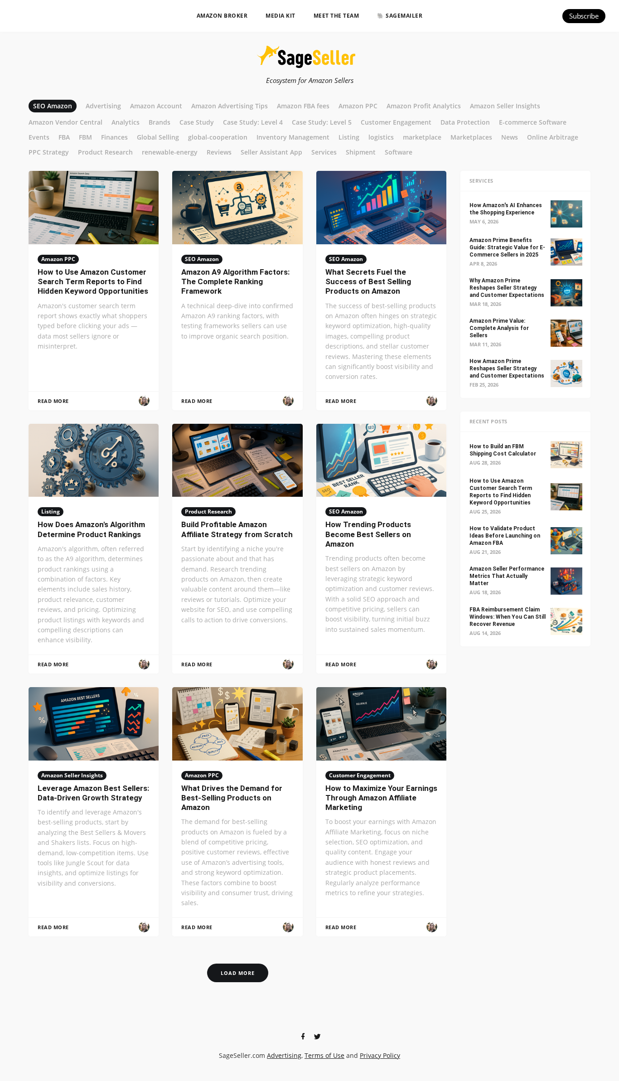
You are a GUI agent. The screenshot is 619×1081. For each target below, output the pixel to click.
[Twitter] (317, 1036)
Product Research (208, 511)
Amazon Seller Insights (72, 775)
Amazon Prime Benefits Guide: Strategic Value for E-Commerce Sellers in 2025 (507, 247)
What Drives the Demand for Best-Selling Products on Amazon (231, 798)
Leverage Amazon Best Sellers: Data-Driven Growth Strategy (93, 793)
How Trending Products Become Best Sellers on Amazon (368, 534)
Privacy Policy (380, 1055)
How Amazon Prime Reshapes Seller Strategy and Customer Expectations (506, 368)
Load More (238, 973)
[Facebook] (303, 1036)
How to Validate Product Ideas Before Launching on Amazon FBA (504, 535)
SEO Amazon (202, 259)
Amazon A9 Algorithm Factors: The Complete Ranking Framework (235, 281)
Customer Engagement (360, 775)
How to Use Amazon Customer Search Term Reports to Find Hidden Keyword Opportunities (93, 281)
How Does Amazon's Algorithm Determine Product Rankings (91, 529)
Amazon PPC (58, 259)
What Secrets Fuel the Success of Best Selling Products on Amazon (368, 281)
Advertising (284, 1055)
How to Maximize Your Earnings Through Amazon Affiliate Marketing (381, 798)
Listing (50, 511)
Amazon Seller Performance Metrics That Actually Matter (506, 576)
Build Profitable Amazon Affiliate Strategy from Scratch (237, 529)
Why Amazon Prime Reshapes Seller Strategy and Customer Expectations (506, 287)
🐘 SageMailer (399, 15)
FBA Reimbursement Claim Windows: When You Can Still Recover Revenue (507, 616)
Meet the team (336, 15)
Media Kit (280, 15)
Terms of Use (324, 1055)
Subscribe (584, 15)
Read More (53, 400)
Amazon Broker (222, 15)
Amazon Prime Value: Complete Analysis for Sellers (499, 328)
